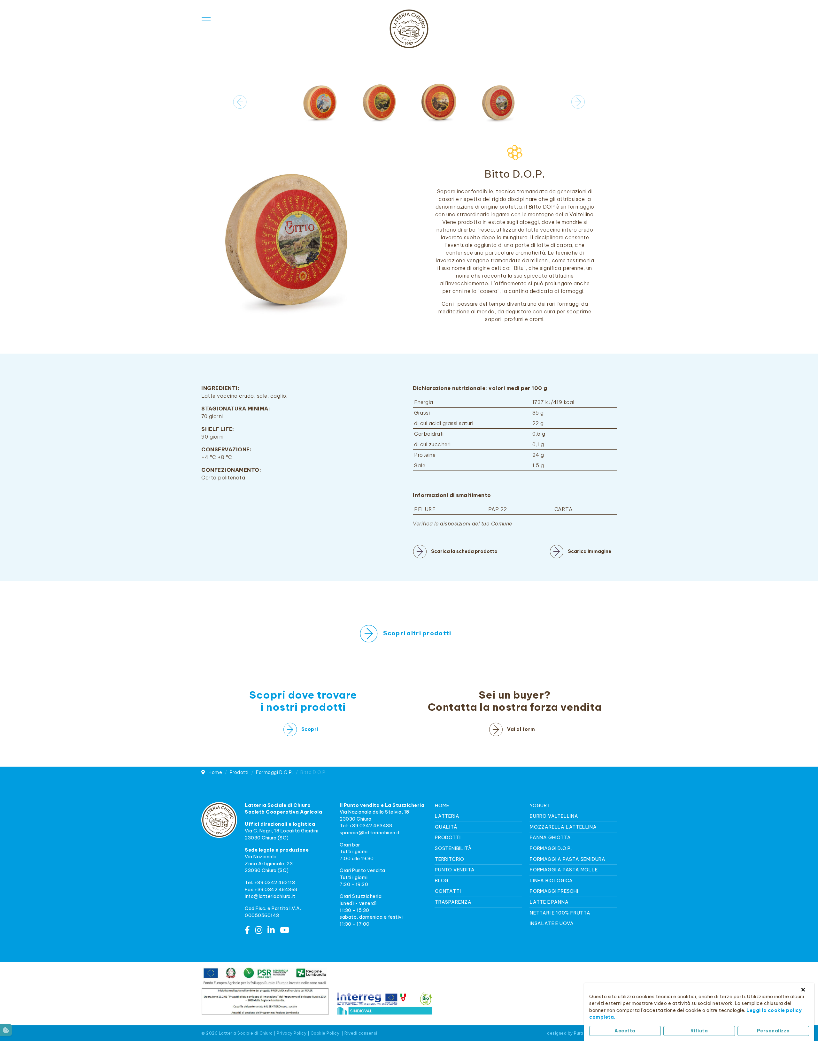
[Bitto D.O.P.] (285, 236)
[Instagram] (259, 930)
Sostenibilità (453, 848)
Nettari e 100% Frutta (560, 913)
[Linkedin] (271, 930)
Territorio (449, 859)
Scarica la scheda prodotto (464, 551)
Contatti (448, 891)
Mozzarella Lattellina (563, 827)
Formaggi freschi (554, 891)
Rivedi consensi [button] (360, 1033)
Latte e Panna (549, 902)
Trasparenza (453, 902)
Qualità (446, 827)
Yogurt (540, 805)
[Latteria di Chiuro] (409, 28)
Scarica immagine (589, 551)
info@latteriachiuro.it (270, 896)
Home (442, 805)
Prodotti (447, 837)
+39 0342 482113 (274, 882)
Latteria (447, 816)
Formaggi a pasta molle (564, 870)
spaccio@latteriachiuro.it (370, 833)
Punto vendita (455, 870)
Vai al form (521, 729)
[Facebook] (247, 930)
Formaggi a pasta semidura (568, 859)
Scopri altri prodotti (417, 633)
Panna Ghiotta (550, 837)
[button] (578, 102)
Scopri (309, 729)
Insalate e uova (552, 923)
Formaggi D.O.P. (551, 848)
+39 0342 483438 (370, 826)
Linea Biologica (551, 881)
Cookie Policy (325, 1033)
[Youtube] (284, 930)
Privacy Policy (291, 1033)
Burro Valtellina (554, 816)
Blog (442, 881)
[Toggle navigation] (206, 20)
